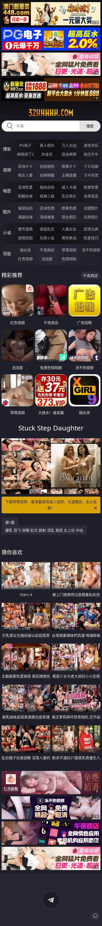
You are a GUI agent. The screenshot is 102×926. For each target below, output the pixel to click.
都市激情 (25, 228)
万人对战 (69, 145)
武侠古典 (91, 228)
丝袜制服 (47, 175)
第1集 (10, 522)
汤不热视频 (91, 249)
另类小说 (47, 237)
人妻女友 (69, 228)
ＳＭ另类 (91, 175)
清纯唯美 (47, 216)
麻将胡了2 (25, 154)
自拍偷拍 (47, 166)
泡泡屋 (47, 258)
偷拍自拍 (47, 187)
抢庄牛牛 (91, 154)
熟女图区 (69, 216)
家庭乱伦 (47, 228)
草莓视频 (69, 249)
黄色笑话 (69, 237)
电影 (7, 191)
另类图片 (91, 216)
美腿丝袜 (25, 216)
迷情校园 (25, 237)
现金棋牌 (69, 154)
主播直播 (69, 175)
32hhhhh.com (51, 112)
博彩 (7, 149)
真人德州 (47, 145)
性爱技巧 (91, 237)
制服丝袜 (25, 196)
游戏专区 (91, 145)
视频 (7, 170)
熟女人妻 (25, 175)
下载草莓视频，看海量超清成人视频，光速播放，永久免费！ (51, 504)
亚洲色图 (47, 208)
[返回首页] (95, 915)
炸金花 (47, 154)
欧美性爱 (91, 187)
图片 (7, 212)
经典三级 (47, 196)
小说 (7, 233)
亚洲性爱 (25, 187)
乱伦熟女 (69, 196)
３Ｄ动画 (91, 166)
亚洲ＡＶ (25, 166)
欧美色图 (69, 208)
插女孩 (25, 249)
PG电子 (25, 145)
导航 (7, 254)
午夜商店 (47, 249)
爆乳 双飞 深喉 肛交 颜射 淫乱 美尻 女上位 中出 (44, 530)
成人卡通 (69, 187)
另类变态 (91, 196)
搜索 (90, 125)
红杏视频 (25, 258)
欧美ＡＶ (69, 166)
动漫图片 (91, 208)
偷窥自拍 (25, 208)
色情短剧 (69, 258)
